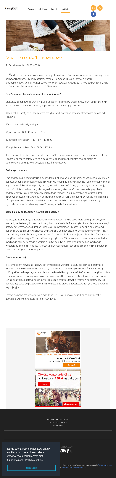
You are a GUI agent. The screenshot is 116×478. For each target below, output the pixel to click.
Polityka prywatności (58, 419)
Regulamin (58, 426)
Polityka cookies (58, 422)
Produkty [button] (54, 9)
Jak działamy (43, 9)
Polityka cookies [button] (34, 460)
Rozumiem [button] (31, 468)
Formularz (31, 9)
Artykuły (65, 9)
